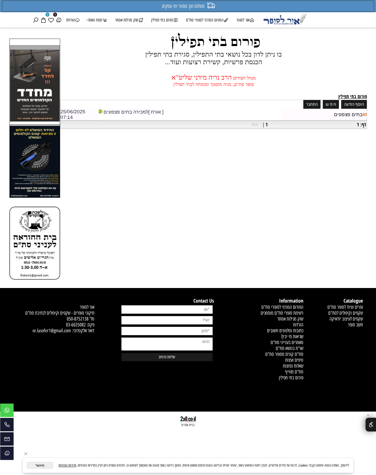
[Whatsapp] (7, 411)
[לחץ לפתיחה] (34, 162)
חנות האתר (95, 20)
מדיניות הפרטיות (67, 465)
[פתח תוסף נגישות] (371, 425)
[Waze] (58, 20)
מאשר (40, 465)
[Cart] (43, 20)
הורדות (70, 20)
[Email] (7, 440)
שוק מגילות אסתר (126, 20)
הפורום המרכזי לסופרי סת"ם (205, 20)
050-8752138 (78, 319)
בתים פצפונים (348, 114)
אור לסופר (242, 20)
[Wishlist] (50, 20)
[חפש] (35, 20)
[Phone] (7, 426)
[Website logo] (285, 20)
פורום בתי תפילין (162, 20)
